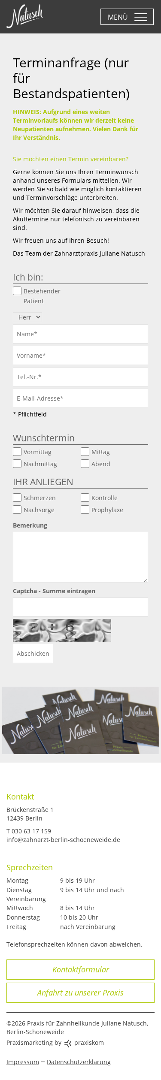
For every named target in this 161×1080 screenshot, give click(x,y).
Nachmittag (40, 464)
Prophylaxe (107, 510)
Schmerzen (40, 498)
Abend (100, 464)
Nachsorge (39, 510)
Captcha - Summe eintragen (54, 591)
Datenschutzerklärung (79, 1062)
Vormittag (38, 452)
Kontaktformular (80, 969)
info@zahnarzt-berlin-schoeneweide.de (63, 840)
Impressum (22, 1062)
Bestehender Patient (42, 296)
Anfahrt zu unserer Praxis (80, 992)
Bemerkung (30, 525)
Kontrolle (104, 498)
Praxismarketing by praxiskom (55, 1042)
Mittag (100, 452)
